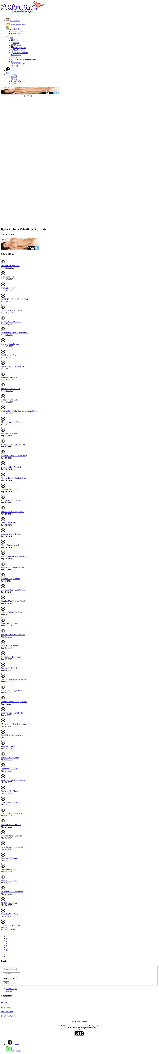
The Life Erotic (7, 1012)
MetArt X (15, 66)
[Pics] (14, 38)
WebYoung (5, 1007)
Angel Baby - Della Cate (10, 657)
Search (28, 96)
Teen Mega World (8, 1016)
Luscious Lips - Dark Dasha (12, 713)
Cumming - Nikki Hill (9, 769)
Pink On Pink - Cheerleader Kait (14, 556)
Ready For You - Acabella (11, 400)
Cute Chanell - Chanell (10, 791)
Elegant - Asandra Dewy (10, 422)
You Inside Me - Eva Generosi (13, 635)
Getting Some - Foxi (9, 288)
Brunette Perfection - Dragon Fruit (14, 333)
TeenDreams (16, 55)
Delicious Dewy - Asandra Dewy (14, 456)
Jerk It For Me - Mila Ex (10, 389)
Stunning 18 (15, 61)
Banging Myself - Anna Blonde (13, 601)
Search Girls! (16, 33)
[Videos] (16, 75)
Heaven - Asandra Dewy (10, 344)
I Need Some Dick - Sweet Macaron (15, 724)
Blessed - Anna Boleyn (10, 757)
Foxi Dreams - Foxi (8, 355)
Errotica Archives (18, 64)
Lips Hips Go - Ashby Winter (12, 512)
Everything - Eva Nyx (9, 869)
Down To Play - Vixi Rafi (11, 467)
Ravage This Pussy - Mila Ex (12, 366)
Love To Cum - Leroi (9, 623)
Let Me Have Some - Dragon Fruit (14, 299)
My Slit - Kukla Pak (9, 903)
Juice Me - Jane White (9, 746)
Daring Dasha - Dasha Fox (11, 813)
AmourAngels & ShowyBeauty (23, 59)
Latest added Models (19, 31)
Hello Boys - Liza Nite (10, 802)
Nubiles (14, 77)
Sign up (9, 991)
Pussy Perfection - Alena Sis (12, 847)
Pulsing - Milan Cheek (10, 489)
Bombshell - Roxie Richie (11, 668)
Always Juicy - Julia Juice (11, 500)
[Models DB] (20, 29)
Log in (6, 983)
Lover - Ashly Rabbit (9, 858)
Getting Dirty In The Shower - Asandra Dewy (19, 411)
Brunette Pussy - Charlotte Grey (13, 478)
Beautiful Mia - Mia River (11, 534)
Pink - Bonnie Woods (9, 646)
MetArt (14, 79)
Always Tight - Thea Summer (12, 612)
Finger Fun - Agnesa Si (10, 545)
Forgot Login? (11, 989)
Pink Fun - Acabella (9, 433)
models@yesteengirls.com (88, 1027)
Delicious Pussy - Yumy (10, 579)
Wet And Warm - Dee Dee (11, 836)
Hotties (14, 57)
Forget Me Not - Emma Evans (13, 780)
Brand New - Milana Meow (12, 735)
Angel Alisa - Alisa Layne (11, 321)
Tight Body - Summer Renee (12, 567)
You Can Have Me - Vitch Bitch (13, 679)
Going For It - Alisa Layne (11, 310)
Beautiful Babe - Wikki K (11, 825)
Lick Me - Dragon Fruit (10, 266)
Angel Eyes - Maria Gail (10, 925)
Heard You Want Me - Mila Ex (13, 444)
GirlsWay (14, 83)
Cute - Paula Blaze (8, 523)
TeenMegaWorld (17, 81)
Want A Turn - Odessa (9, 880)
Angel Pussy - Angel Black (11, 690)
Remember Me (9, 978)
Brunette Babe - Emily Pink (12, 892)
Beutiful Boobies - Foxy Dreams (14, 702)
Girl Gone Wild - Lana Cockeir (13, 590)
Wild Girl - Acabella (9, 377)
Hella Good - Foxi (8, 277)
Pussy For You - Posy (9, 914)
